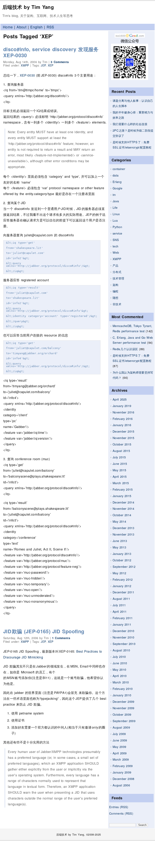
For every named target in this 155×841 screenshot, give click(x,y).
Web (116, 252)
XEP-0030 (27, 75)
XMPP (117, 259)
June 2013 (120, 541)
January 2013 (122, 553)
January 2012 (122, 586)
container (119, 169)
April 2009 (120, 753)
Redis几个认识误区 (125, 349)
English (36, 26)
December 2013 (123, 528)
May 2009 (119, 746)
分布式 (117, 272)
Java (116, 201)
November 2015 (123, 438)
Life (115, 207)
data (115, 175)
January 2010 (122, 695)
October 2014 (122, 515)
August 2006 (121, 785)
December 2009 (123, 701)
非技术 (117, 304)
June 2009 (120, 740)
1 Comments (61, 638)
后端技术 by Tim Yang (28, 6)
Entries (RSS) (118, 807)
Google (117, 188)
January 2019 (122, 406)
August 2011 (121, 598)
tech (115, 246)
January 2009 (122, 772)
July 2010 (119, 656)
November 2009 (123, 708)
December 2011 (123, 592)
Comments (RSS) (121, 813)
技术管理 (118, 278)
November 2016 (123, 412)
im (114, 194)
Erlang (117, 182)
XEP (50, 65)
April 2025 (120, 399)
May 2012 (119, 573)
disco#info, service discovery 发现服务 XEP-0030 (51, 52)
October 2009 (122, 714)
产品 (115, 265)
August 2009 (121, 727)
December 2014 (123, 502)
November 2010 (123, 637)
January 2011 (122, 624)
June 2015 (120, 463)
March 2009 (121, 759)
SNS (116, 240)
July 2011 (119, 605)
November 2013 (123, 534)
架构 (115, 284)
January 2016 (122, 425)
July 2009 (119, 734)
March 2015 (121, 483)
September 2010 (124, 644)
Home (8, 26)
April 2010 (120, 676)
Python (117, 227)
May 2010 (119, 669)
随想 (115, 297)
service (117, 233)
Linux (116, 214)
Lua (115, 220)
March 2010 (121, 682)
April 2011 (120, 611)
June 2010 (120, 663)
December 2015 (123, 431)
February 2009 (123, 766)
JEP (43, 65)
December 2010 (123, 631)
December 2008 (123, 779)
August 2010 (121, 650)
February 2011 (123, 618)
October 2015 (122, 444)
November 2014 (123, 508)
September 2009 (124, 721)
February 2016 (123, 418)
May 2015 (119, 470)
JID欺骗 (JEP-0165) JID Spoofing (43, 631)
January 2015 (122, 496)
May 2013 (119, 547)
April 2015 (120, 476)
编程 (115, 291)
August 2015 (121, 451)
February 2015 (123, 489)
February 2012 (123, 579)
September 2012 (124, 566)
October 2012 (122, 560)
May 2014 (119, 521)
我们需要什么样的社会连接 (130, 124)
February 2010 (123, 688)
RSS (50, 26)
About (21, 26)
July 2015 (119, 457)
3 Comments (60, 62)
